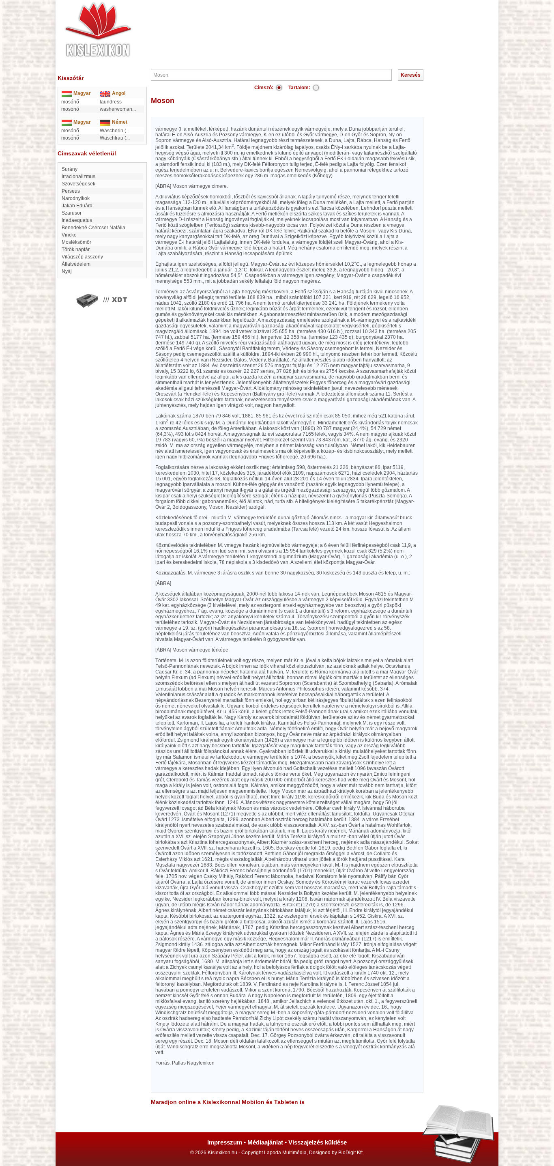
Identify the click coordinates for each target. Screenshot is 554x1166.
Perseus (71, 191)
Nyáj (67, 271)
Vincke (69, 235)
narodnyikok (76, 198)
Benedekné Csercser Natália (93, 227)
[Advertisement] (301, 24)
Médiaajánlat (265, 1142)
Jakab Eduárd (77, 206)
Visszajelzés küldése (317, 1142)
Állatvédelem (76, 264)
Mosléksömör (76, 242)
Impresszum (224, 1142)
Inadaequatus (77, 220)
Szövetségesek (78, 184)
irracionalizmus (78, 176)
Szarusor (72, 213)
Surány (69, 169)
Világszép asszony (82, 257)
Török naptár (76, 249)
